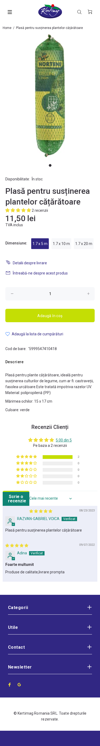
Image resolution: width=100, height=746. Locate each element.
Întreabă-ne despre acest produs (40, 273)
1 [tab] (50, 165)
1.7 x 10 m (61, 244)
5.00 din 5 (64, 440)
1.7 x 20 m (83, 244)
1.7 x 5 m (40, 244)
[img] (40, 511)
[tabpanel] (50, 96)
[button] (18, 210)
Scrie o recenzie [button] (17, 498)
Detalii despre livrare (30, 263)
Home (7, 28)
